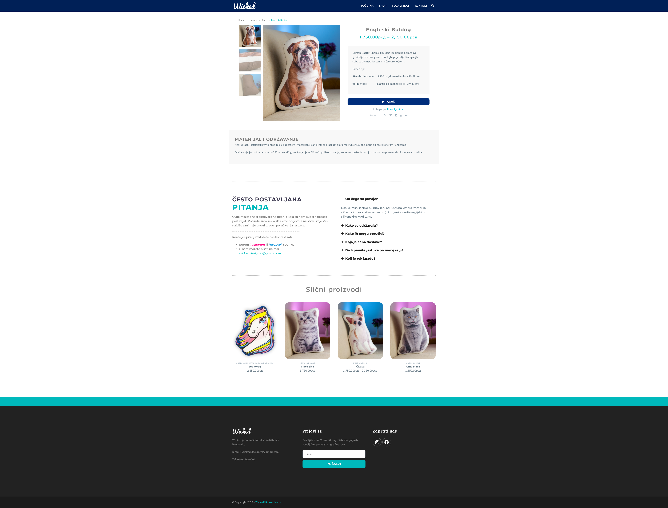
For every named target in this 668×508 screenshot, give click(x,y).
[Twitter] (385, 115)
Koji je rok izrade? (360, 258)
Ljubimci (253, 20)
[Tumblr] (395, 115)
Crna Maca (413, 366)
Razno (266, 363)
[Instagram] (377, 442)
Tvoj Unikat (400, 5)
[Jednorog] (255, 330)
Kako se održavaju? (361, 225)
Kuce (264, 20)
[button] (433, 6)
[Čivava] (360, 330)
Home (241, 20)
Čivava (360, 366)
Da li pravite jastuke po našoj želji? (374, 250)
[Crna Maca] (413, 330)
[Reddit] (406, 115)
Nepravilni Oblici (254, 363)
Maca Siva (307, 366)
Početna (367, 5)
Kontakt (421, 5)
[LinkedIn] (401, 115)
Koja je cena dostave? (363, 242)
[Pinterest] (390, 115)
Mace (312, 363)
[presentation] (267, 73)
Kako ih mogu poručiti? (365, 233)
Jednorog (255, 366)
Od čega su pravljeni (362, 199)
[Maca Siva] (307, 330)
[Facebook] (380, 115)
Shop (382, 5)
